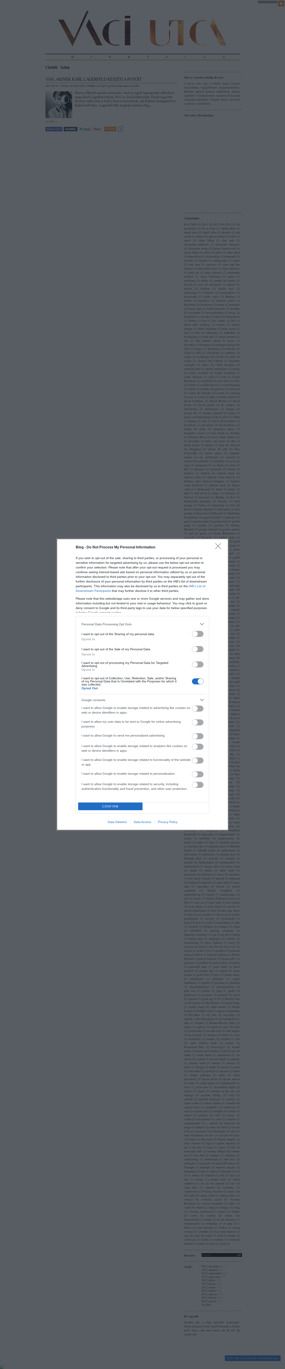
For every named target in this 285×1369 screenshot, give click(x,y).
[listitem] (142, 624)
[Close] (219, 547)
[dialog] (142, 684)
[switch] (198, 634)
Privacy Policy (167, 822)
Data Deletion (117, 822)
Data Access (142, 822)
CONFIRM (110, 806)
